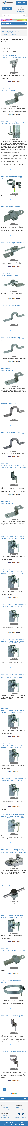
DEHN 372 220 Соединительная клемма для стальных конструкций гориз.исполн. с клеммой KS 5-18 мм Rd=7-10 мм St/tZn (13, 710)
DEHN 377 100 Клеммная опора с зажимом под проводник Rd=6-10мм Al (13, 274)
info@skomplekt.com (6, 1110)
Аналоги (4, 809)
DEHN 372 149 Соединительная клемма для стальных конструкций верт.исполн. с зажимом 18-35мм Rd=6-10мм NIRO (13, 915)
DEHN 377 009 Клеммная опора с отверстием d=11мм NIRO (10, 89)
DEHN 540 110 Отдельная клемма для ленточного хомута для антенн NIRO (12, 1016)
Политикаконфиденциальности (20, 1116)
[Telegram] (17, 1093)
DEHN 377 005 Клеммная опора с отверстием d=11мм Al (10, 502)
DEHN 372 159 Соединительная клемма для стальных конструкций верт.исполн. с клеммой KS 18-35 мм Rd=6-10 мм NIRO (13, 816)
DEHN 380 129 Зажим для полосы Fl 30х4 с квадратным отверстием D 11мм (13, 207)
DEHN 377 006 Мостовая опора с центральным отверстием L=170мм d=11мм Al (13, 433)
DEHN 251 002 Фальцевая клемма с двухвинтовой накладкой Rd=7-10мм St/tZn (13, 56)
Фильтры (14, 28)
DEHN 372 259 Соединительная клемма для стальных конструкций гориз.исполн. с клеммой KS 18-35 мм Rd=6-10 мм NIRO (13, 536)
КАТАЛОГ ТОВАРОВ (7, 23)
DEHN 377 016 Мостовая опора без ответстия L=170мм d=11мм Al (11, 403)
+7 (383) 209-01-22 (5, 1115)
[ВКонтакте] (11, 1093)
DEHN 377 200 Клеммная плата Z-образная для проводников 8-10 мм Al (13, 243)
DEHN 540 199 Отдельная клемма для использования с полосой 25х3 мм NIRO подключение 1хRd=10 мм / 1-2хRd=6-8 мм (13, 850)
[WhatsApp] (15, 1093)
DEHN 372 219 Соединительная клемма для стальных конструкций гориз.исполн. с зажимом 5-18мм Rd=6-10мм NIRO (13, 745)
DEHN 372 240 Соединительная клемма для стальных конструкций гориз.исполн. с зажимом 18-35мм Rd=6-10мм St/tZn (13, 641)
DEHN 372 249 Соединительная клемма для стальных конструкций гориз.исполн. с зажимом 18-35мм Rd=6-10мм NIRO (13, 606)
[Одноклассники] (13, 1093)
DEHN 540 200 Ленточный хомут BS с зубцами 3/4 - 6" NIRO (11, 981)
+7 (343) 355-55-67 (19, 1107)
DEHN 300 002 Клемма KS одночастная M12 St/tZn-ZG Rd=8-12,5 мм (13, 885)
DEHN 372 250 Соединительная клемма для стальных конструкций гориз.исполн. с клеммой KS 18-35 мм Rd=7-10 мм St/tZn (13, 571)
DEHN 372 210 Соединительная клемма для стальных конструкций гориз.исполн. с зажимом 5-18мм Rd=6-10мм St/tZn (13, 780)
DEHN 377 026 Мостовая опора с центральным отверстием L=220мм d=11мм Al (13, 338)
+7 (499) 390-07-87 (7, 11)
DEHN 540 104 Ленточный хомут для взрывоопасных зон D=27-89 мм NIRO (12, 177)
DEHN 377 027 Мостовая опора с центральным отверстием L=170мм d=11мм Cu (13, 307)
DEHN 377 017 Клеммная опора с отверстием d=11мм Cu (10, 370)
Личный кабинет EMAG (21, 12)
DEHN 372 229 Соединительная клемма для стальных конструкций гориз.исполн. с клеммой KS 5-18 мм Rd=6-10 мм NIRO (13, 675)
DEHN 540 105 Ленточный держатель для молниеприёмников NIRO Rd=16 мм (13, 122)
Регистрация (22, 9)
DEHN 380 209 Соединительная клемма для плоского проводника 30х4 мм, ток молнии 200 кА (13, 950)
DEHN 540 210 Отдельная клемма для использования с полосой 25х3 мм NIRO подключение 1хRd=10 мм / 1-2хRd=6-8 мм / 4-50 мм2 (13, 466)
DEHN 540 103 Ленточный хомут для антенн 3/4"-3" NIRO (13, 1052)
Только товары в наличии (9, 51)
